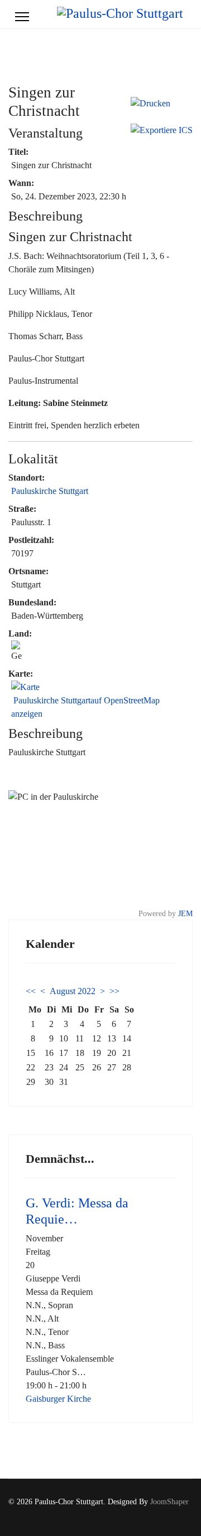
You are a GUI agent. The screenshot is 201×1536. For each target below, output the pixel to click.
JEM (185, 913)
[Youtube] (189, 1513)
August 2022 (72, 991)
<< (31, 991)
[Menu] (22, 16)
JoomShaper (169, 1502)
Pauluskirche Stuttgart (49, 491)
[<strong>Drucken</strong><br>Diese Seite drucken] (162, 103)
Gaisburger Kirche (58, 1398)
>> (114, 991)
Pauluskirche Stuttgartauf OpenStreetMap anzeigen (85, 707)
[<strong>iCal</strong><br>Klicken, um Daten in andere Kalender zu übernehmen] (162, 130)
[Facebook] (172, 1513)
